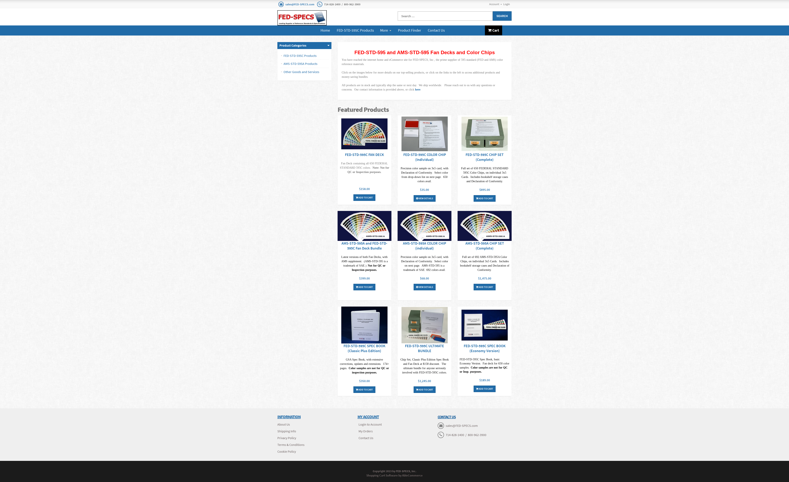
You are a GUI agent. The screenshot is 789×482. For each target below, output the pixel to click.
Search (502, 16)
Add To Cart (365, 197)
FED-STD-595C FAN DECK (364, 154)
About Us (283, 424)
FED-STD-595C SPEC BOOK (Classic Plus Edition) (364, 348)
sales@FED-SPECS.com (299, 4)
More (384, 30)
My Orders (366, 431)
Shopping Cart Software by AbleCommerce (394, 475)
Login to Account (370, 424)
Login (506, 4)
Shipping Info (286, 431)
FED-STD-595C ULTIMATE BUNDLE (424, 348)
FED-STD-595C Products (355, 30)
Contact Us (436, 30)
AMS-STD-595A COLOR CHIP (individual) (424, 246)
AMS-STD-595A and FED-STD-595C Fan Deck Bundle (364, 246)
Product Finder (409, 30)
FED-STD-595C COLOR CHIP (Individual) (424, 157)
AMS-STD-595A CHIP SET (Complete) (484, 246)
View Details (425, 198)
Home (325, 30)
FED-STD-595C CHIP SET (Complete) (485, 157)
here (417, 89)
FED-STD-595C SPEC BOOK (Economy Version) (485, 348)
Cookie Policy (286, 451)
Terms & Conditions (291, 445)
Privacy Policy (286, 438)
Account (494, 4)
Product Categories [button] (292, 45)
